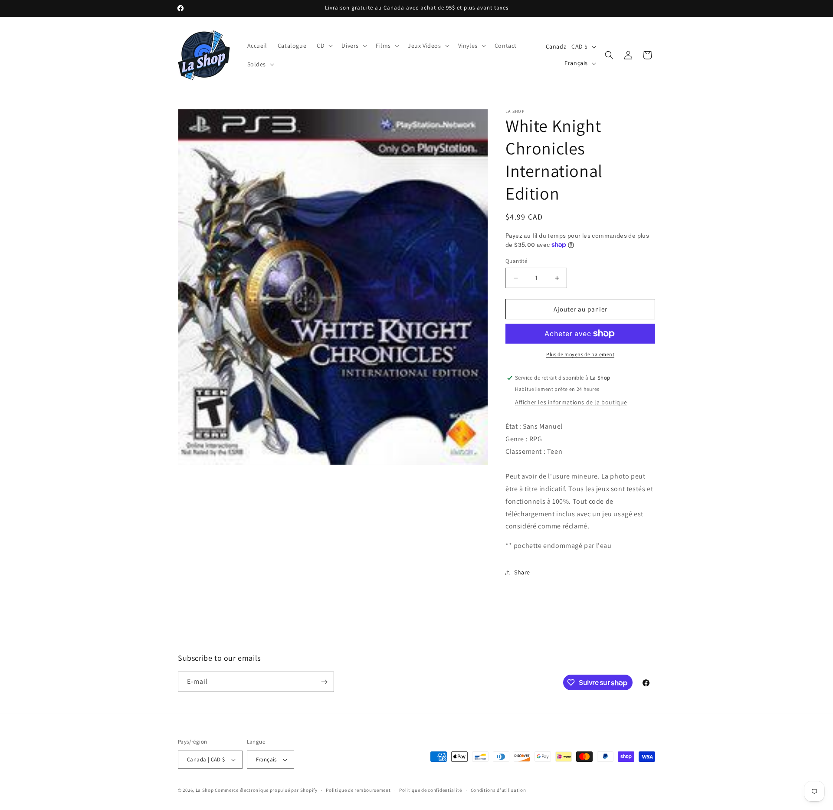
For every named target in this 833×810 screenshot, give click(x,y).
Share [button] (522, 572)
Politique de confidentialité (430, 790)
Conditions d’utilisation (498, 790)
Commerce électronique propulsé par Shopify (266, 790)
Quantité (516, 261)
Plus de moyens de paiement (580, 354)
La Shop (205, 790)
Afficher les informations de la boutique (571, 402)
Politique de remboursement (358, 790)
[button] (324, 45)
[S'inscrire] (324, 682)
